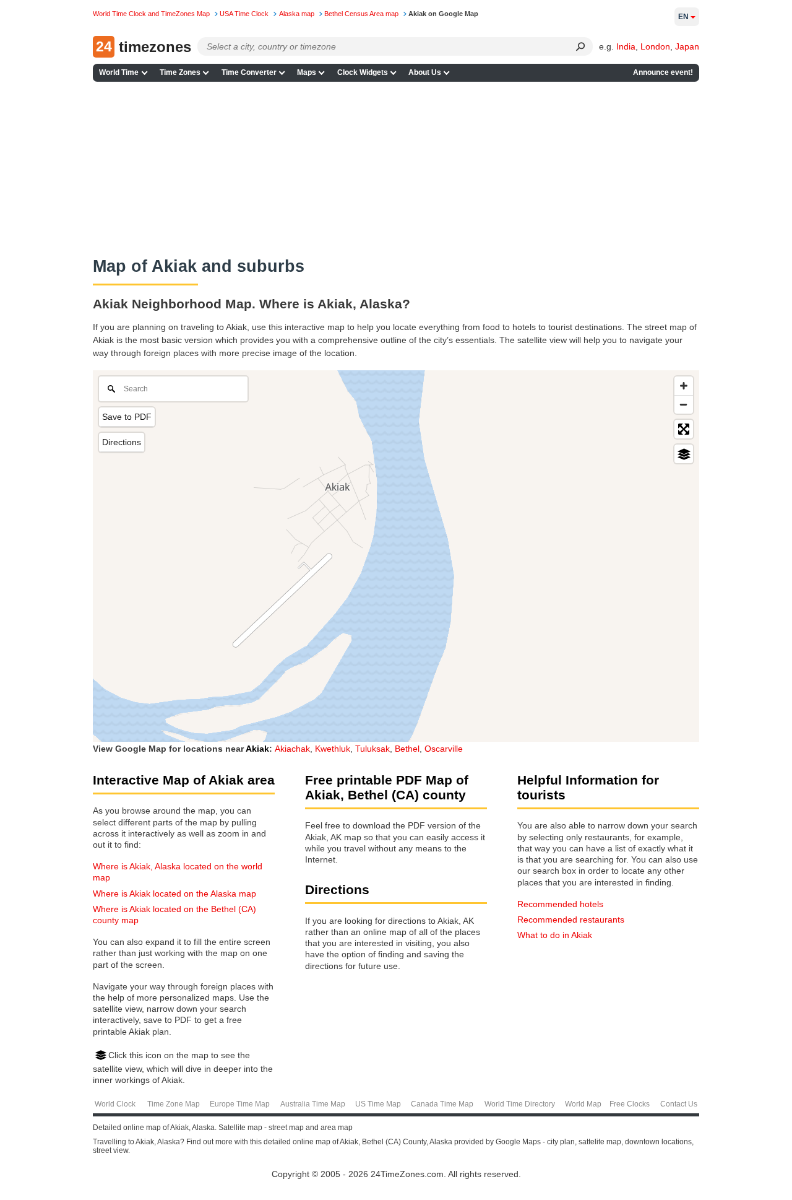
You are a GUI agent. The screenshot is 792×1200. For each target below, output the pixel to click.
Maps (306, 72)
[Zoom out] (683, 404)
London (655, 46)
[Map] (396, 556)
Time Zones (180, 72)
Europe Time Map (240, 1104)
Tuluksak (372, 749)
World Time (119, 72)
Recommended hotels (560, 904)
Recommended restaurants (570, 919)
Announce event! (663, 72)
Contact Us (678, 1104)
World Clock (115, 1104)
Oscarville (443, 749)
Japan (687, 46)
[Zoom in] (683, 385)
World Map (583, 1104)
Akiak (257, 749)
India (625, 46)
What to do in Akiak (554, 935)
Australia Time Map (312, 1104)
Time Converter (249, 72)
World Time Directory (519, 1104)
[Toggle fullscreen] (683, 429)
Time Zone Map (173, 1104)
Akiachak (292, 749)
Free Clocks (629, 1104)
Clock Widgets (362, 72)
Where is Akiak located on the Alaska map (174, 893)
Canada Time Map (442, 1104)
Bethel (407, 749)
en (683, 16)
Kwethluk (332, 749)
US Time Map (378, 1104)
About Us (424, 72)
